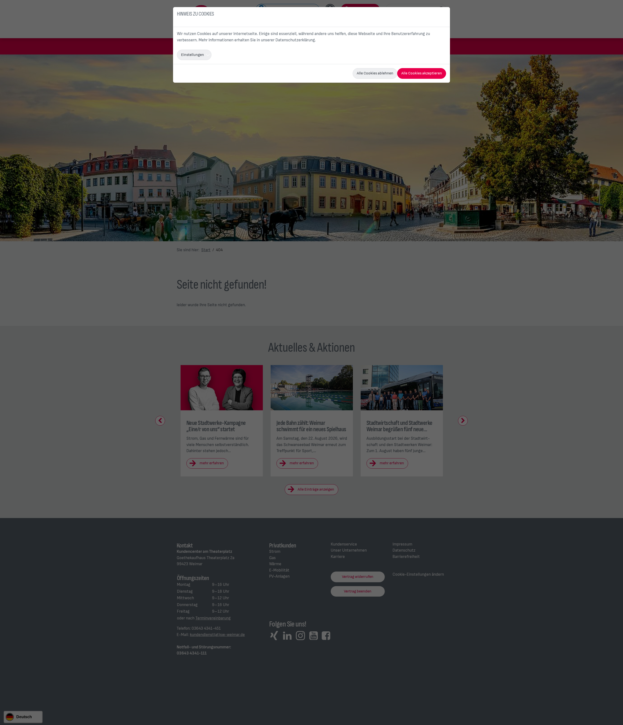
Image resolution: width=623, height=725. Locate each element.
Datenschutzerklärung (295, 40)
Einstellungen (192, 55)
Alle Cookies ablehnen (375, 73)
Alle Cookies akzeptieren (421, 73)
